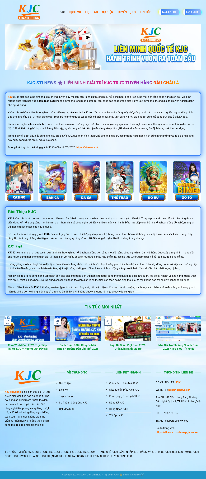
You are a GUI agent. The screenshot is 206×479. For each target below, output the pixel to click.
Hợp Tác (91, 12)
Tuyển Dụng (126, 12)
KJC (62, 12)
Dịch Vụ (75, 12)
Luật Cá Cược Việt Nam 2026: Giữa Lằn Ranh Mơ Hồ (128, 347)
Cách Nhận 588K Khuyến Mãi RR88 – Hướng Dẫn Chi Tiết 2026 (77, 347)
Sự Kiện (107, 12)
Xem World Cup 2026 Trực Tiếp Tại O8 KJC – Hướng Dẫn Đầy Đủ (27, 347)
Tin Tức (145, 12)
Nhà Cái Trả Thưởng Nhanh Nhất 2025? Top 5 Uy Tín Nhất (178, 347)
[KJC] (30, 12)
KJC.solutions (13, 391)
